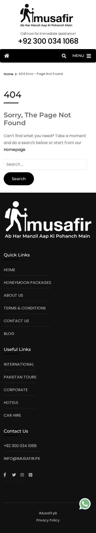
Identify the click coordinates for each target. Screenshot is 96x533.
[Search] (64, 56)
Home (9, 270)
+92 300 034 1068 (20, 446)
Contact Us (16, 321)
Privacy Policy (48, 520)
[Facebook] (7, 475)
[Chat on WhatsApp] (85, 505)
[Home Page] (6, 56)
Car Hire (12, 415)
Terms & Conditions (25, 308)
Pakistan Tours (20, 377)
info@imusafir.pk (22, 458)
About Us (13, 295)
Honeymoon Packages (27, 282)
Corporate (16, 390)
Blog (9, 333)
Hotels (11, 402)
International (19, 364)
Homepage (14, 149)
